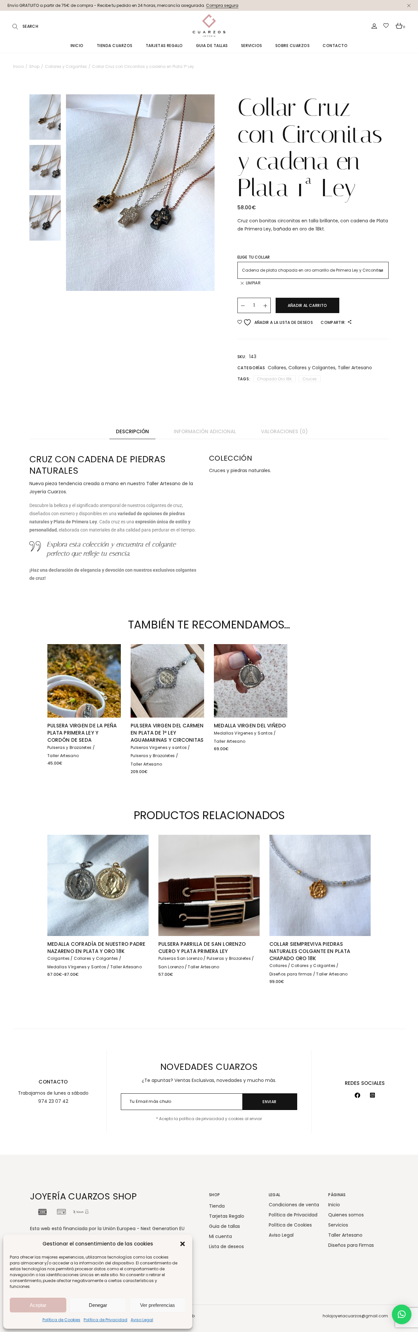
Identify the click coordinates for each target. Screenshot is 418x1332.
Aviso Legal (142, 1320)
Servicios (338, 1225)
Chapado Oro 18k (274, 379)
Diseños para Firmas (351, 1245)
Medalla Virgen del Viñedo (250, 725)
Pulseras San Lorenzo (180, 958)
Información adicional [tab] (205, 431)
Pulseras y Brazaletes (69, 747)
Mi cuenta (220, 1236)
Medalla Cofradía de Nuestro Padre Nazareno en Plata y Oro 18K (96, 948)
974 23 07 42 (53, 1101)
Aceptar (38, 1305)
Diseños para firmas (290, 974)
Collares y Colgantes (311, 367)
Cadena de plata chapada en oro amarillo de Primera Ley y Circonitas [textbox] (312, 270)
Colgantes (58, 958)
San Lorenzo (171, 967)
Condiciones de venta (294, 1204)
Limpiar (253, 283)
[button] (182, 1244)
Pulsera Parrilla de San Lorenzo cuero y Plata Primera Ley (202, 948)
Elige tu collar (253, 257)
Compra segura (222, 5)
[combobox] (313, 270)
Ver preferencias (157, 1305)
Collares (277, 367)
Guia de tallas (224, 1226)
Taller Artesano (355, 367)
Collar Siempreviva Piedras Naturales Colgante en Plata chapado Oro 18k (309, 951)
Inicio (334, 1204)
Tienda (217, 1206)
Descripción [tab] (132, 431)
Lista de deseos (226, 1246)
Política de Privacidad (105, 1320)
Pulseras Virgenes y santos (159, 747)
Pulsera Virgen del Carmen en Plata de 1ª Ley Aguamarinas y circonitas (167, 732)
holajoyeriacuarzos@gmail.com (355, 1316)
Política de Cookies (61, 1320)
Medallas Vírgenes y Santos (243, 733)
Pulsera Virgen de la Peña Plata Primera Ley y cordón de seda (82, 732)
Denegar (98, 1305)
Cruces (309, 379)
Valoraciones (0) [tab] (284, 431)
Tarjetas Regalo (226, 1216)
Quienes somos (346, 1215)
